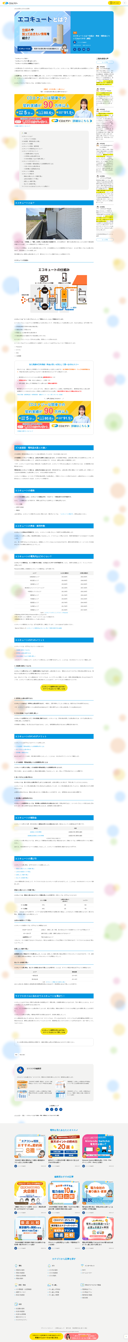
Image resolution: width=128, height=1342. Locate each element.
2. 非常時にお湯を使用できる (32, 156)
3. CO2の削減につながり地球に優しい (34, 158)
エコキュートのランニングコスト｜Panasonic (56, 612)
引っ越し (54, 1285)
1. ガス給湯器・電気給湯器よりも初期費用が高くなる (38, 163)
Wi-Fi (84, 1270)
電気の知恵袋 (20, 1273)
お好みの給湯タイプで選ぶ (31, 178)
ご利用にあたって (59, 1328)
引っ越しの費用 (54, 1295)
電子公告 (68, 1328)
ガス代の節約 (53, 1270)
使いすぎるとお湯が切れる (23, 749)
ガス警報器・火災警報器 (23, 1289)
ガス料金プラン (87, 1292)
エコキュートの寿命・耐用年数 (30, 146)
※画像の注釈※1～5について (22, 126)
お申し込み (116, 3)
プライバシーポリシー (47, 1328)
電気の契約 (22, 1054)
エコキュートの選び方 (28, 173)
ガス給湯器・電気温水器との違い (31, 141)
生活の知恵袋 (20, 1311)
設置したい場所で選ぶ (30, 181)
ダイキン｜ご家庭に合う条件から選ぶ (55, 982)
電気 (16, 1054)
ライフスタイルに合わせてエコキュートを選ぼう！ (36, 186)
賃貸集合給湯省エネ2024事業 (36, 835)
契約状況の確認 (87, 1295)
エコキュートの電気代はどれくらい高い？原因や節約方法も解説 (44, 628)
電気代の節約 (20, 1270)
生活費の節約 (20, 1308)
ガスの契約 (52, 1275)
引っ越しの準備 (54, 1292)
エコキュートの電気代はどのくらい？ (32, 148)
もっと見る (105, 62)
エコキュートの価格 (27, 143)
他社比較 (85, 1297)
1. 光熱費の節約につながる (31, 153)
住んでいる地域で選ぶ (30, 184)
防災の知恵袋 (20, 1295)
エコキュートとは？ (27, 136)
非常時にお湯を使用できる (23, 653)
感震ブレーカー (21, 1292)
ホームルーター (87, 1273)
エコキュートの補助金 (28, 171)
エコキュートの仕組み (30, 139)
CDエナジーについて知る (93, 1285)
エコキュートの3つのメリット (30, 151)
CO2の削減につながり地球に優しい (26, 656)
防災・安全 (22, 1285)
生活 (20, 1304)
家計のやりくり (21, 1317)
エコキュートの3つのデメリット (31, 161)
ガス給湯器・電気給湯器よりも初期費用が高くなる (30, 746)
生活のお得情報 (21, 1314)
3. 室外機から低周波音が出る (32, 169)
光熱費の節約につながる (23, 650)
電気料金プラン (87, 1289)
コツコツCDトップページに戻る (22, 8)
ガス (53, 1265)
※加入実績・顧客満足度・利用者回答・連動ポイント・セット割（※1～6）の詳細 (39, 394)
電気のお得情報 (21, 1275)
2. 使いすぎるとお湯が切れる (32, 166)
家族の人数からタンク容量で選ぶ (33, 176)
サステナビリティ (21, 1320)
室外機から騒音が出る (22, 752)
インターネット (90, 1265)
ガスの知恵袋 (53, 1273)
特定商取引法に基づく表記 (79, 1328)
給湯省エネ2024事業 (35, 832)
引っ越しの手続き (54, 1289)
